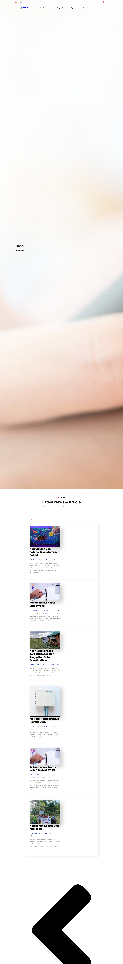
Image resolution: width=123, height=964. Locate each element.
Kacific (45, 610)
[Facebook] (99, 2)
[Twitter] (106, 2)
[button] (31, 519)
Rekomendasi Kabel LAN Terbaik (42, 604)
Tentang (64, 8)
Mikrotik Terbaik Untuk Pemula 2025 (44, 720)
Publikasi (85, 8)
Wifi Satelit (50, 610)
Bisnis (47, 559)
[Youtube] (101, 2)
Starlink (38, 777)
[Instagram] (104, 2)
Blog (58, 8)
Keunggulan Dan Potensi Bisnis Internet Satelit (44, 552)
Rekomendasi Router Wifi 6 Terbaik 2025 (43, 769)
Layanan (53, 8)
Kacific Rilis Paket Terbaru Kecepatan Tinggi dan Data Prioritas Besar (42, 655)
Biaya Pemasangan (76, 8)
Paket (44, 8)
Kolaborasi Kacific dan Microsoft (44, 827)
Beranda (39, 8)
